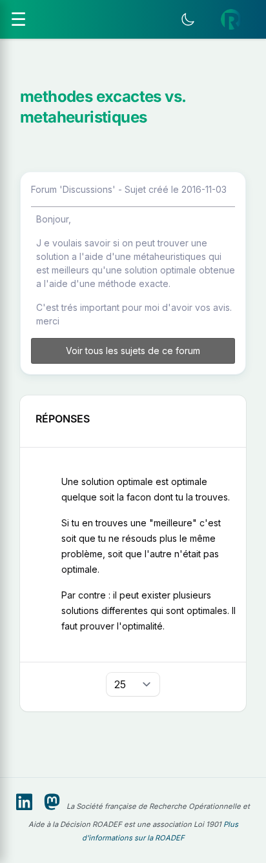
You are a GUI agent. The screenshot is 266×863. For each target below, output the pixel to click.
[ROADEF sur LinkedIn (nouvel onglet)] (24, 802)
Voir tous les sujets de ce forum (133, 350)
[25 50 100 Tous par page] (133, 684)
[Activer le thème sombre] (188, 19)
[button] (231, 19)
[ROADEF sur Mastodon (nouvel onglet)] (52, 802)
